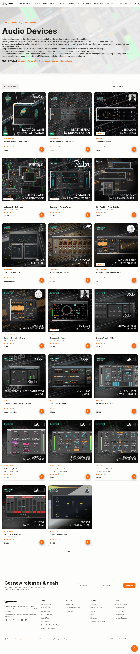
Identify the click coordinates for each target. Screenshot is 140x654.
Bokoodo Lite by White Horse (61, 469)
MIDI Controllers (46, 614)
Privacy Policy (120, 611)
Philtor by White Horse (12, 534)
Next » (70, 552)
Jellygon (68, 61)
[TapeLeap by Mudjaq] (70, 310)
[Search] (121, 3)
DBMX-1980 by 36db (58, 403)
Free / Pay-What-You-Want (50, 625)
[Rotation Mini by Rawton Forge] (24, 114)
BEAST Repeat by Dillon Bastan (62, 141)
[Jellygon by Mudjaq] (116, 114)
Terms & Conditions (121, 604)
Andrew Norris (101, 269)
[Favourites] (135, 3)
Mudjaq (99, 138)
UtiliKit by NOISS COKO (12, 272)
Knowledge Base (96, 607)
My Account (70, 604)
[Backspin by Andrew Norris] (24, 310)
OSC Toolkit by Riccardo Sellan (108, 207)
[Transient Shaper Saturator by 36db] (24, 376)
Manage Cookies (121, 618)
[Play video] (41, 149)
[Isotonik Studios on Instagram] (14, 620)
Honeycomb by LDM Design (60, 272)
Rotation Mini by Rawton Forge (15, 141)
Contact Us (94, 604)
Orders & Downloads (73, 607)
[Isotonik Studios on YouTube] (22, 620)
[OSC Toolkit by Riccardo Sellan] (116, 179)
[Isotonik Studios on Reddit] (26, 620)
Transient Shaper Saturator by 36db (17, 403)
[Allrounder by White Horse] (116, 376)
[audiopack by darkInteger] (24, 179)
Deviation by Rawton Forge (60, 207)
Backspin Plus (58, 61)
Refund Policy (120, 607)
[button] (10, 86)
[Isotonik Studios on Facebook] (6, 620)
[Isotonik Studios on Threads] (18, 620)
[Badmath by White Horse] (24, 441)
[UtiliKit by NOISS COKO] (24, 245)
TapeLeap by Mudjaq (58, 338)
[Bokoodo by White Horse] (116, 441)
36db (98, 335)
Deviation (22, 61)
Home (4, 23)
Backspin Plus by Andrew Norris (108, 272)
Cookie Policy (120, 614)
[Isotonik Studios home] (8, 3)
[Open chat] (134, 648)
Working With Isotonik (97, 621)
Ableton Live (45, 611)
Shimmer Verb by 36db (105, 338)
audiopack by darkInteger (14, 207)
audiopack (45, 61)
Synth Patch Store (47, 604)
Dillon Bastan (55, 138)
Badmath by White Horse (13, 469)
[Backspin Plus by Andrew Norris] (116, 245)
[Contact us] (125, 3)
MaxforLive (15, 23)
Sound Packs (45, 618)
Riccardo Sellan (102, 204)
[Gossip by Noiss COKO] (70, 507)
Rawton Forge (9, 138)
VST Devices (45, 621)
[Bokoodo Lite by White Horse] (70, 441)
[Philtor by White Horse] (24, 507)
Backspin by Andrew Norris (14, 338)
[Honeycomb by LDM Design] (70, 245)
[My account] (130, 3)
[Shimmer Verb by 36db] (116, 310)
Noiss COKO (8, 269)
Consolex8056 (33, 61)
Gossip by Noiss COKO (59, 534)
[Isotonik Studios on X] (10, 620)
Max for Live (45, 607)
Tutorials (93, 611)
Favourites (69, 611)
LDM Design (54, 269)
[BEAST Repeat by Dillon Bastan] (70, 114)
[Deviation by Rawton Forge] (70, 179)
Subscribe (129, 585)
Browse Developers (48, 628)
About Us (93, 618)
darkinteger (8, 204)
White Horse (100, 400)
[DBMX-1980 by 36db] (70, 376)
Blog (92, 614)
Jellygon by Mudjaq (103, 141)
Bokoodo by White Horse (105, 469)
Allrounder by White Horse (106, 403)
